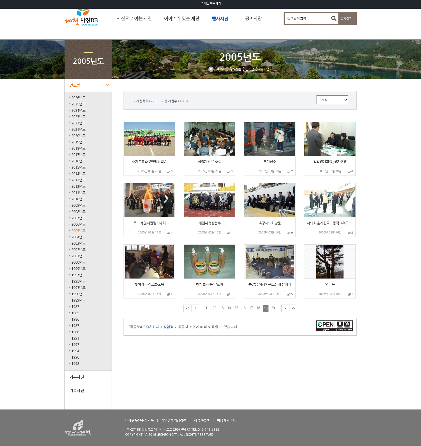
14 (229, 308)
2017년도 (78, 155)
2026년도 (78, 98)
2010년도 (78, 199)
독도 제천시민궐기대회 (149, 223)
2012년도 (78, 186)
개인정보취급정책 (173, 420)
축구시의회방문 (270, 223)
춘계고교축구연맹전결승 (149, 162)
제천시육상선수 (210, 223)
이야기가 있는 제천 (181, 18)
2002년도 (78, 249)
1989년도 (78, 300)
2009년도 (78, 205)
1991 (75, 338)
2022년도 (78, 123)
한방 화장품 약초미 (209, 284)
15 (236, 308)
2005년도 (78, 230)
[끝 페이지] (293, 308)
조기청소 (269, 162)
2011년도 (78, 193)
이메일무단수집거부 (139, 420)
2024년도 (78, 110)
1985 (75, 313)
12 (214, 308)
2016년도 (78, 161)
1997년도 (78, 275)
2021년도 (78, 129)
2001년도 (78, 256)
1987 (75, 325)
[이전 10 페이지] (195, 308)
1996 (75, 357)
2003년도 (78, 243)
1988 (75, 332)
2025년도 (78, 104)
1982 (75, 306)
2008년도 (78, 212)
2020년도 (78, 136)
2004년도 (78, 237)
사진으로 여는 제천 (134, 18)
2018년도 (78, 148)
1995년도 (78, 281)
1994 (75, 351)
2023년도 (78, 117)
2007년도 (78, 218)
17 (251, 308)
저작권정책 (202, 420)
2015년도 (78, 167)
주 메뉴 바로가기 (211, 3)
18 (258, 308)
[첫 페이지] (187, 308)
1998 (75, 363)
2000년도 (78, 262)
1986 (75, 319)
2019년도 (78, 142)
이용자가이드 (226, 420)
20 (273, 308)
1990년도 (78, 294)
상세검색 (346, 18)
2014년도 (78, 174)
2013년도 (78, 180)
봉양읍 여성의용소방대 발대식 (270, 284)
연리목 (330, 284)
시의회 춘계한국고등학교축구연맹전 (330, 223)
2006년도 (78, 224)
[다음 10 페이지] (285, 308)
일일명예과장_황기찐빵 (330, 162)
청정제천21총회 (209, 162)
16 (243, 308)
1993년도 (78, 287)
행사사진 (220, 18)
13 (221, 308)
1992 (75, 344)
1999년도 (78, 268)
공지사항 (253, 18)
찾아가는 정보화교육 (149, 284)
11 (207, 308)
